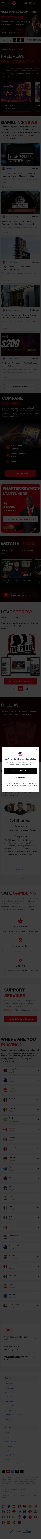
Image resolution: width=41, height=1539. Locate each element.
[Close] (36, 749)
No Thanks (20, 777)
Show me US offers (20, 771)
